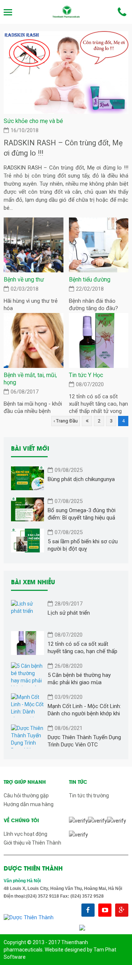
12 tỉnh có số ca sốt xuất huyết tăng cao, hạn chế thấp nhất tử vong (98, 403)
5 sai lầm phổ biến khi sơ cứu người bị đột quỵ (83, 545)
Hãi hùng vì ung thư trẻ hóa (31, 305)
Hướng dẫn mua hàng (29, 804)
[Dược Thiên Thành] (66, 12)
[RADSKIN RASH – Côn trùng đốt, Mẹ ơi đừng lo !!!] (66, 72)
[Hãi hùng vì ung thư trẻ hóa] (33, 244)
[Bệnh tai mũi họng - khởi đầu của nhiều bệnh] (33, 340)
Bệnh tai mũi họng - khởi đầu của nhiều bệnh (33, 407)
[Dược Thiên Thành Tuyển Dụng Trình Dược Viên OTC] (27, 736)
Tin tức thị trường (89, 795)
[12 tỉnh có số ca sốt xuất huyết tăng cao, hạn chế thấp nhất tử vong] (99, 340)
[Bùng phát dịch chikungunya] (27, 478)
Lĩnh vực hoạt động (25, 834)
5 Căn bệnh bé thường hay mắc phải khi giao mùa (79, 679)
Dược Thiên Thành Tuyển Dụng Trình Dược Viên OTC (84, 741)
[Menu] (8, 12)
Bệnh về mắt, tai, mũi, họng (30, 379)
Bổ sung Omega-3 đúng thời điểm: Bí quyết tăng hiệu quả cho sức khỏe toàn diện (81, 514)
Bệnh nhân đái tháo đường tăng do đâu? (93, 305)
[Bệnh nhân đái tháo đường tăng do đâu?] (99, 244)
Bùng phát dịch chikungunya (81, 479)
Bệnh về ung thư (24, 279)
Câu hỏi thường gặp (26, 795)
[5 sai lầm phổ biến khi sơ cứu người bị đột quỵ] (27, 540)
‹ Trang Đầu (66, 421)
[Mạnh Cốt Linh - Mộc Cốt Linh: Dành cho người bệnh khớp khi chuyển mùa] (27, 705)
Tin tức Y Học (86, 375)
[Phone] (122, 12)
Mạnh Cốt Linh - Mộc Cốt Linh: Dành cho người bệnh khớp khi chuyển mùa (84, 710)
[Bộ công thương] (82, 927)
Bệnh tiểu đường (89, 279)
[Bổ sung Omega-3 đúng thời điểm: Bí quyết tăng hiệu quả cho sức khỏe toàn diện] (27, 509)
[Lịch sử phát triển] (27, 612)
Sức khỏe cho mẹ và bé (33, 121)
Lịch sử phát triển (69, 613)
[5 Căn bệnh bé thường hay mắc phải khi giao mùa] (27, 674)
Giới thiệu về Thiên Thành (32, 843)
